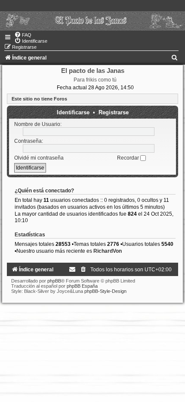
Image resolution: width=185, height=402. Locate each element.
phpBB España (82, 286)
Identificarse (73, 112)
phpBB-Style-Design (105, 291)
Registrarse (114, 112)
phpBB (54, 280)
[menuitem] (22, 35)
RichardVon (107, 251)
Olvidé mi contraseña (39, 158)
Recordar (128, 158)
